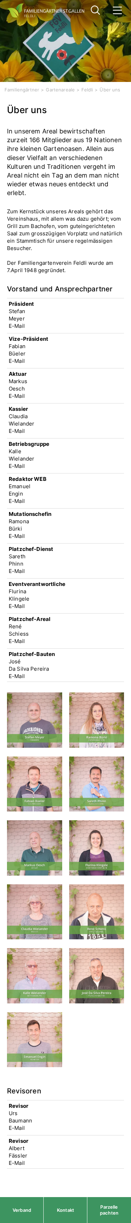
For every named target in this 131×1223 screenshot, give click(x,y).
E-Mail (17, 326)
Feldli (87, 89)
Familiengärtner (22, 89)
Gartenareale (60, 89)
